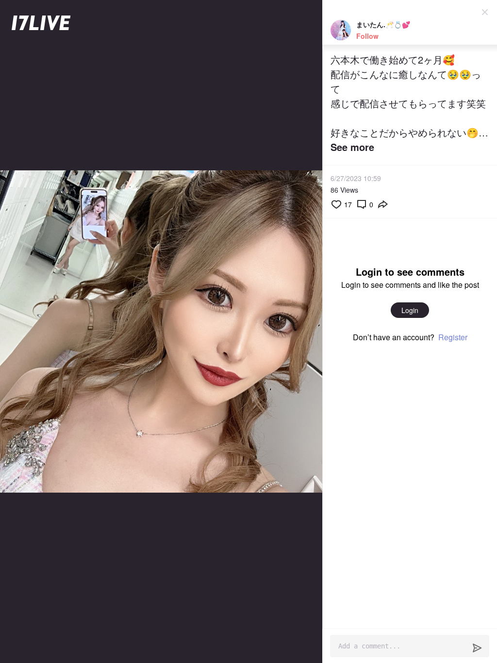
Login (409, 310)
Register (452, 337)
